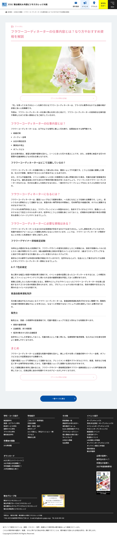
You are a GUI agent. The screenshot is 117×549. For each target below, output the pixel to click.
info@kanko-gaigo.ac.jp (43, 518)
